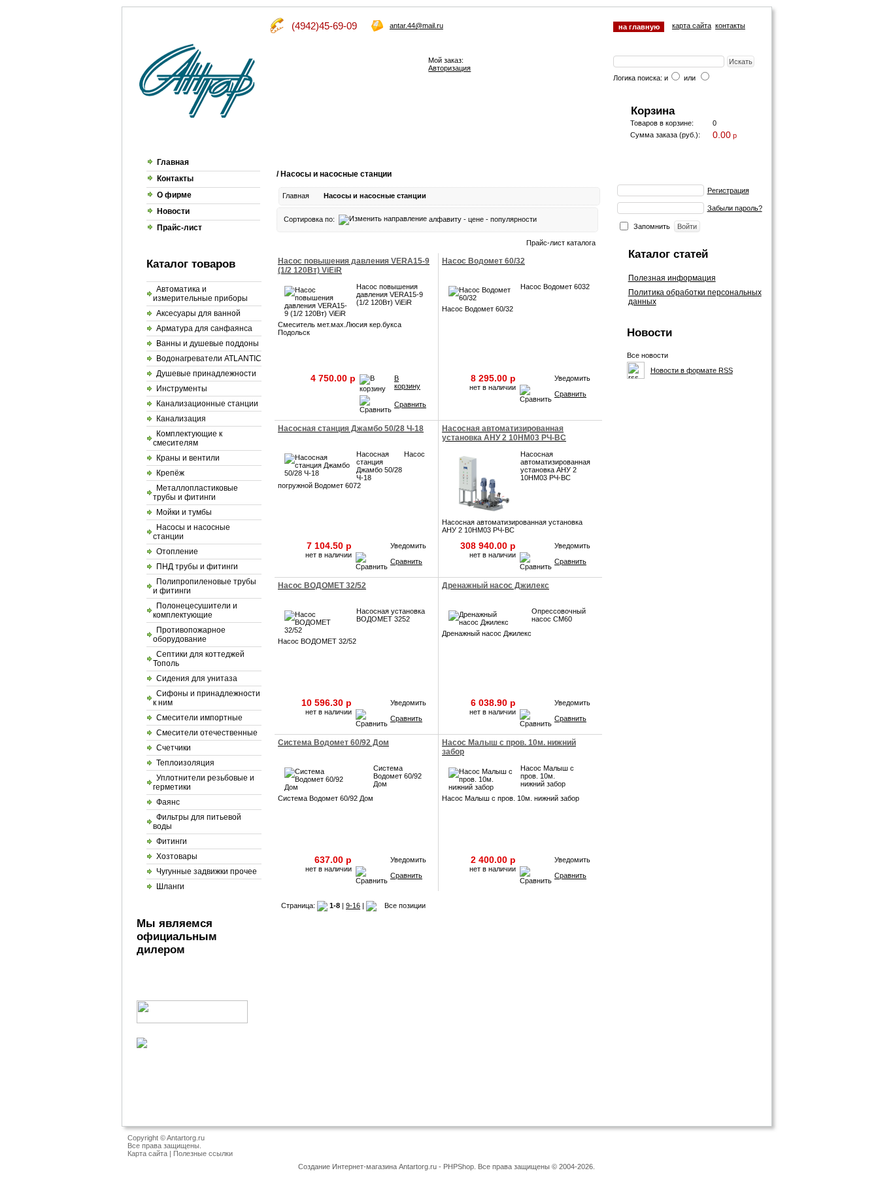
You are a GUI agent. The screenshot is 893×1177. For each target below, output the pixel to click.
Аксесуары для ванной (198, 313)
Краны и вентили (188, 458)
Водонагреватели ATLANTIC (208, 358)
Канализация (181, 418)
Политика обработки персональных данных (695, 297)
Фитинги (171, 841)
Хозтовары (176, 856)
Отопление (177, 551)
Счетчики (173, 747)
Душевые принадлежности (206, 373)
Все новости (647, 355)
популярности (513, 219)
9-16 (353, 905)
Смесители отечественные (207, 732)
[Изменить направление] (383, 219)
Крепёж (170, 473)
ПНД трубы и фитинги (197, 566)
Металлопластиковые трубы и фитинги (195, 492)
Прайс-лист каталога (561, 243)
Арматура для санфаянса (204, 328)
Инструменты (181, 388)
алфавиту (445, 219)
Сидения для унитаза (196, 678)
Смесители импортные (199, 717)
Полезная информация (672, 278)
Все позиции (405, 905)
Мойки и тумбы (184, 512)
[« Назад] (322, 905)
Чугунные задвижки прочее (206, 871)
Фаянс (168, 802)
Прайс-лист (179, 227)
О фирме (174, 195)
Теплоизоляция (185, 762)
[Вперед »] (371, 905)
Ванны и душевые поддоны (207, 343)
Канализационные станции (207, 403)
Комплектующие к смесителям (187, 438)
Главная (173, 162)
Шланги (170, 886)
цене (476, 219)
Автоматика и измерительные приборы (200, 294)
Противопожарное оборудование (189, 634)
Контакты (175, 178)
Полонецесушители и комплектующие (195, 610)
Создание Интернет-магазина (347, 1166)
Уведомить (572, 378)
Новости (173, 211)
